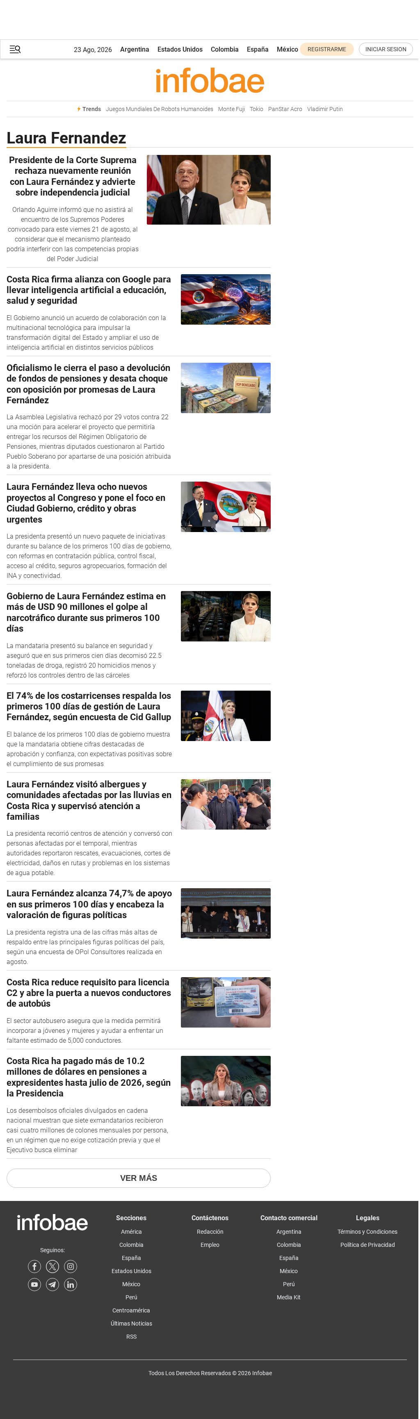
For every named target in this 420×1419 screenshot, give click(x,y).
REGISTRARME (327, 49)
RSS (131, 1336)
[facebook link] (34, 1266)
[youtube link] (34, 1284)
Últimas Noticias (131, 1323)
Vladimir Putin (325, 109)
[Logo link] (210, 80)
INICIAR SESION (385, 49)
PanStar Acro (285, 109)
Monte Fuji (231, 109)
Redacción (210, 1231)
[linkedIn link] (70, 1284)
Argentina (134, 49)
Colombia (225, 49)
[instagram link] (70, 1266)
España (258, 49)
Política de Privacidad (367, 1245)
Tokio (256, 109)
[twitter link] (52, 1266)
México (287, 49)
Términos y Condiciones (367, 1231)
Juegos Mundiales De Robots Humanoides (159, 109)
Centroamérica (131, 1310)
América (131, 1231)
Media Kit (289, 1297)
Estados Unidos (180, 49)
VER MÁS (138, 1177)
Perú (131, 1297)
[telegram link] (52, 1284)
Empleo (210, 1245)
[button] (15, 49)
